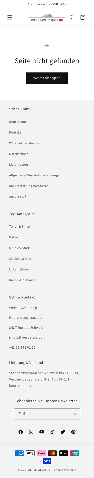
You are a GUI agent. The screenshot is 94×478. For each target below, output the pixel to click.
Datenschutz (18, 154)
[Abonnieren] (74, 413)
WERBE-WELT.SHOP (40, 469)
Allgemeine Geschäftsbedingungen (35, 175)
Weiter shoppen (47, 77)
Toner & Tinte (19, 226)
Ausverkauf (17, 196)
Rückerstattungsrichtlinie (28, 186)
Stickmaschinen (21, 258)
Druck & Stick (19, 248)
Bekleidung (17, 237)
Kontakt (15, 132)
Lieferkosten (18, 164)
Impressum (17, 121)
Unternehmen (19, 269)
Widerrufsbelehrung (24, 143)
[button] (9, 17)
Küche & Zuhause (22, 280)
